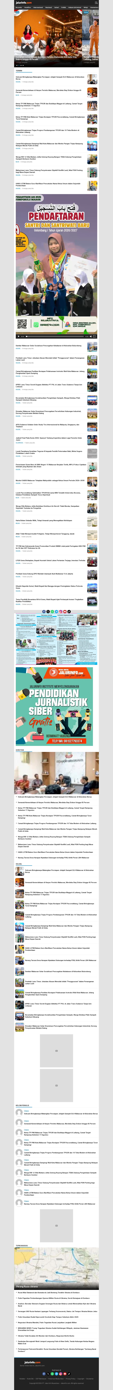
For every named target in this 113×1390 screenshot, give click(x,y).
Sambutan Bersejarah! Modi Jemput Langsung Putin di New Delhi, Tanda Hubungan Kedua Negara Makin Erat (56, 1342)
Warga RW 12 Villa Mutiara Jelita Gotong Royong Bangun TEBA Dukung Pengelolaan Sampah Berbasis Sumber (48, 158)
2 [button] (19, 65)
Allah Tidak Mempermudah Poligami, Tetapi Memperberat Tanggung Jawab (45, 534)
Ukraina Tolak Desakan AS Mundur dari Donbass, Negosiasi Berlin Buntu (46, 1336)
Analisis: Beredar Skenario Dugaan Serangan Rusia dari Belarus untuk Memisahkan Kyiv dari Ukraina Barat (57, 1305)
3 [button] (21, 65)
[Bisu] (91, 336)
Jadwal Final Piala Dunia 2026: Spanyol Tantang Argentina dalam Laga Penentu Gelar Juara (49, 439)
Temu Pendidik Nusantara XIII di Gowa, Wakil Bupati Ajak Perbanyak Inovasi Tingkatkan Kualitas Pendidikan (49, 600)
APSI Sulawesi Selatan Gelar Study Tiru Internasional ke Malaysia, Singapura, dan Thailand (47, 426)
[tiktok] (69, 611)
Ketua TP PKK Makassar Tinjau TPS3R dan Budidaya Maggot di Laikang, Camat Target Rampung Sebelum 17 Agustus (49, 105)
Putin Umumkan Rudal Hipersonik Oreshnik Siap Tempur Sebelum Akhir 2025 (48, 1317)
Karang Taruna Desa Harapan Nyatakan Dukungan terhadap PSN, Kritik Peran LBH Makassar (53, 858)
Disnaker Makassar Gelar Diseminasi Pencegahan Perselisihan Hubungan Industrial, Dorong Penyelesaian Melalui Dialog (48, 412)
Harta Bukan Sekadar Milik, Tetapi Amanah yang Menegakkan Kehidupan (44, 520)
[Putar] (19, 336)
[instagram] (60, 611)
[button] (56, 266)
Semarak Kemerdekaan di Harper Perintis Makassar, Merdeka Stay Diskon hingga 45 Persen (46, 58)
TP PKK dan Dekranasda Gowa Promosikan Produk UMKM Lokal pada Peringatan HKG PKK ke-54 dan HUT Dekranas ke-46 (51, 547)
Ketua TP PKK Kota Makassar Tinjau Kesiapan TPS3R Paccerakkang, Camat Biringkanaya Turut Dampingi (50, 118)
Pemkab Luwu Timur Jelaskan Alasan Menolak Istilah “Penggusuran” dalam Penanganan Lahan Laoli (50, 359)
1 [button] (17, 65)
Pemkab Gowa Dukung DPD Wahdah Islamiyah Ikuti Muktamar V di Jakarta (44, 574)
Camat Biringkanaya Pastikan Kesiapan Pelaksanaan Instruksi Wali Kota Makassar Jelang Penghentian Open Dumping (50, 372)
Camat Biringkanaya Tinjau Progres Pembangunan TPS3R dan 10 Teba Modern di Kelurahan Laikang (47, 131)
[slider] (55, 336)
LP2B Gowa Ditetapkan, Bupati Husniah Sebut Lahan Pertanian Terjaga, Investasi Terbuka (50, 560)
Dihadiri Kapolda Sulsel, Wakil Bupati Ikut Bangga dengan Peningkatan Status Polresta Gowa (49, 587)
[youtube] (65, 611)
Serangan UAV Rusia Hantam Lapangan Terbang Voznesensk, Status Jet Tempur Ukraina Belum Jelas (57, 1311)
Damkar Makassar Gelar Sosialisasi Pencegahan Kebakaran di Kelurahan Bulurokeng (48, 346)
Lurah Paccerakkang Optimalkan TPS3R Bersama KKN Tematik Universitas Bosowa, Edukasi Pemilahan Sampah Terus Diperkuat (48, 494)
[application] (56, 266)
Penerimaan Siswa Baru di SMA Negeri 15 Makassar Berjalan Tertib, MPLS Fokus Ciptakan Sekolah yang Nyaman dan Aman (51, 466)
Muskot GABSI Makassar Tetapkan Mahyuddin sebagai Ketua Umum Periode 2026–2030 (50, 481)
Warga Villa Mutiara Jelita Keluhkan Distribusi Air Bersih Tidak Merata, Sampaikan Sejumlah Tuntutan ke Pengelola (47, 507)
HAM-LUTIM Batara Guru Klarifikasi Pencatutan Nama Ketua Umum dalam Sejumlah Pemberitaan (48, 185)
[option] (48, 38)
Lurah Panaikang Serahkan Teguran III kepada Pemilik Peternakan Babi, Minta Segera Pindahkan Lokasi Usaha (49, 452)
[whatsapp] (52, 611)
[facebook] (44, 611)
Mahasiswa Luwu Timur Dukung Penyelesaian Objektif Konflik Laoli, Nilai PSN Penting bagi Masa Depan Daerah (49, 171)
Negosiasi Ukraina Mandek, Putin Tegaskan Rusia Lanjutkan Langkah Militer (47, 1323)
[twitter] (48, 611)
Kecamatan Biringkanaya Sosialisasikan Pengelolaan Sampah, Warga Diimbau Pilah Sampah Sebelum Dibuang (48, 399)
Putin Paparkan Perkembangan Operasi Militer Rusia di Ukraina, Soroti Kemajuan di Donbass (54, 1298)
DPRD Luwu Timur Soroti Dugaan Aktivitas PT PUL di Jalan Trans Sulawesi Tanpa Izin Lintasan (49, 386)
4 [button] (23, 65)
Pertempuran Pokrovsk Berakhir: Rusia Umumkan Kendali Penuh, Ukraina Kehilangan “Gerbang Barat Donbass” (57, 1350)
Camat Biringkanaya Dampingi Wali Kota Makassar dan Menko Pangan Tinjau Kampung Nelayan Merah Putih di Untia (49, 145)
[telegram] (56, 611)
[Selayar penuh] (94, 336)
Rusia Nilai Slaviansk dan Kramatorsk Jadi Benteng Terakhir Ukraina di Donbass (49, 1293)
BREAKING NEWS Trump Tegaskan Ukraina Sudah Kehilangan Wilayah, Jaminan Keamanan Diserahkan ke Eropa (53, 1329)
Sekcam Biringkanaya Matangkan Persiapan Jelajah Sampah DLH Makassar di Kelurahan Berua (50, 78)
